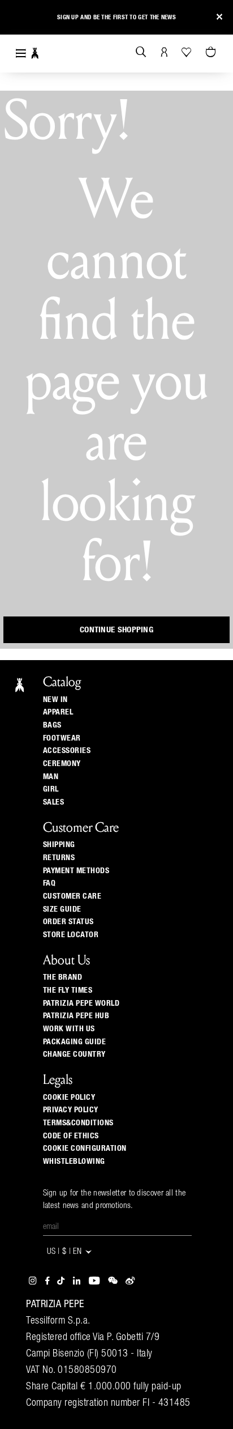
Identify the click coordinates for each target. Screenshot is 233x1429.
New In (55, 700)
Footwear (62, 738)
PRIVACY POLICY (70, 1110)
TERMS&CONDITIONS (78, 1123)
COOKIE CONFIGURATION (85, 1148)
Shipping (59, 845)
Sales (53, 802)
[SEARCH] (141, 52)
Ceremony (62, 764)
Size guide (62, 909)
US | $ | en (66, 1252)
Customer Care (72, 896)
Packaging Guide (74, 1042)
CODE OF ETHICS (71, 1136)
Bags (52, 725)
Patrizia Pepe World (81, 1003)
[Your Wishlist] (187, 52)
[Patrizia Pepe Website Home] (35, 53)
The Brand (63, 977)
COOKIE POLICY (69, 1097)
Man (51, 777)
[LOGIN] (164, 52)
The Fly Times (68, 990)
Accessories (67, 751)
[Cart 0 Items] (212, 52)
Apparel (58, 712)
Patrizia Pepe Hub (76, 1016)
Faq (49, 883)
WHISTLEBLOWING (74, 1162)
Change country (74, 1054)
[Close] (219, 17)
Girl (51, 789)
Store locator (71, 935)
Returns (59, 858)
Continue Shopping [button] (116, 630)
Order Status (68, 922)
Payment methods (76, 871)
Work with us (69, 1029)
